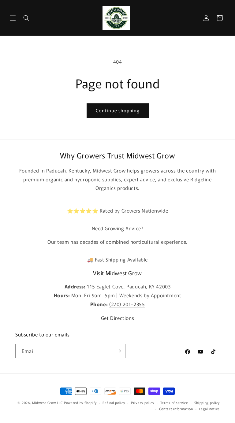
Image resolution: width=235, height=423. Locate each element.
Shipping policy (207, 402)
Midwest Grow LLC (47, 402)
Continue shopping (118, 110)
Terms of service (174, 402)
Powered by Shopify (80, 402)
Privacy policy (142, 402)
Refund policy (114, 402)
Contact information (176, 408)
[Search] (26, 18)
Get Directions (117, 317)
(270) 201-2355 (127, 304)
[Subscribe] (118, 351)
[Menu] (13, 18)
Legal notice (209, 408)
